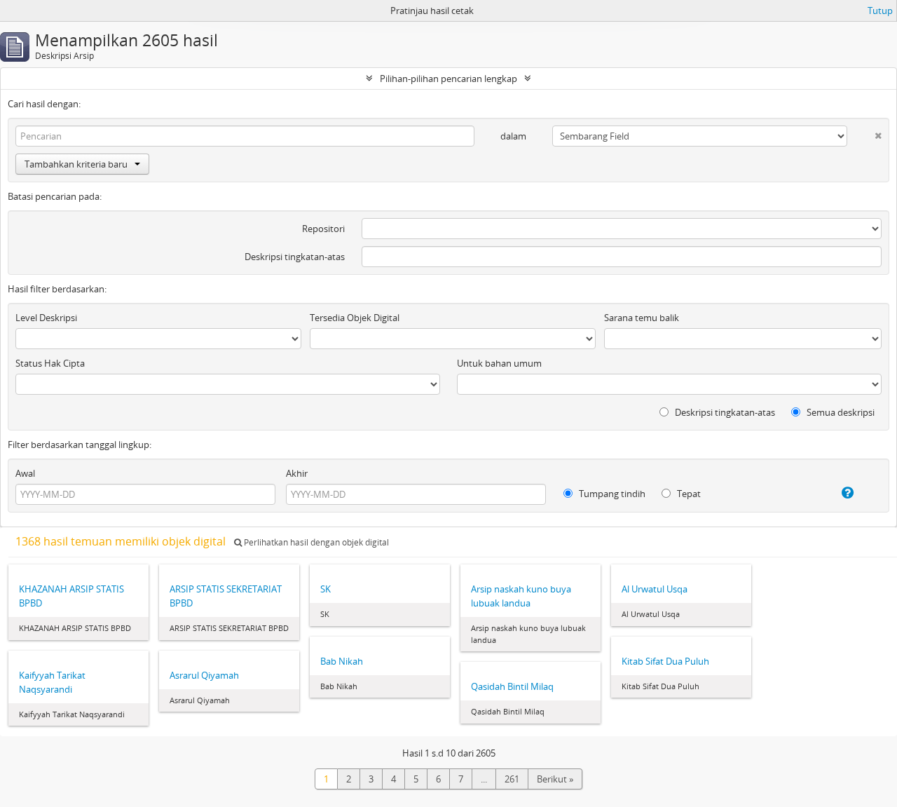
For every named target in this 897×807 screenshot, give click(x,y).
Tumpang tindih (611, 493)
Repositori (323, 228)
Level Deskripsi (46, 317)
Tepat (688, 493)
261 (512, 779)
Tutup (880, 10)
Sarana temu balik (641, 317)
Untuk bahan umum (499, 363)
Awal (25, 473)
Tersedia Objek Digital (354, 317)
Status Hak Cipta (50, 363)
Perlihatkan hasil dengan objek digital (315, 542)
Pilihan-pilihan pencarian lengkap (448, 78)
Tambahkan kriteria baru (76, 164)
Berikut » (555, 779)
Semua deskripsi (839, 412)
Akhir (297, 473)
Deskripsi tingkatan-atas (295, 256)
